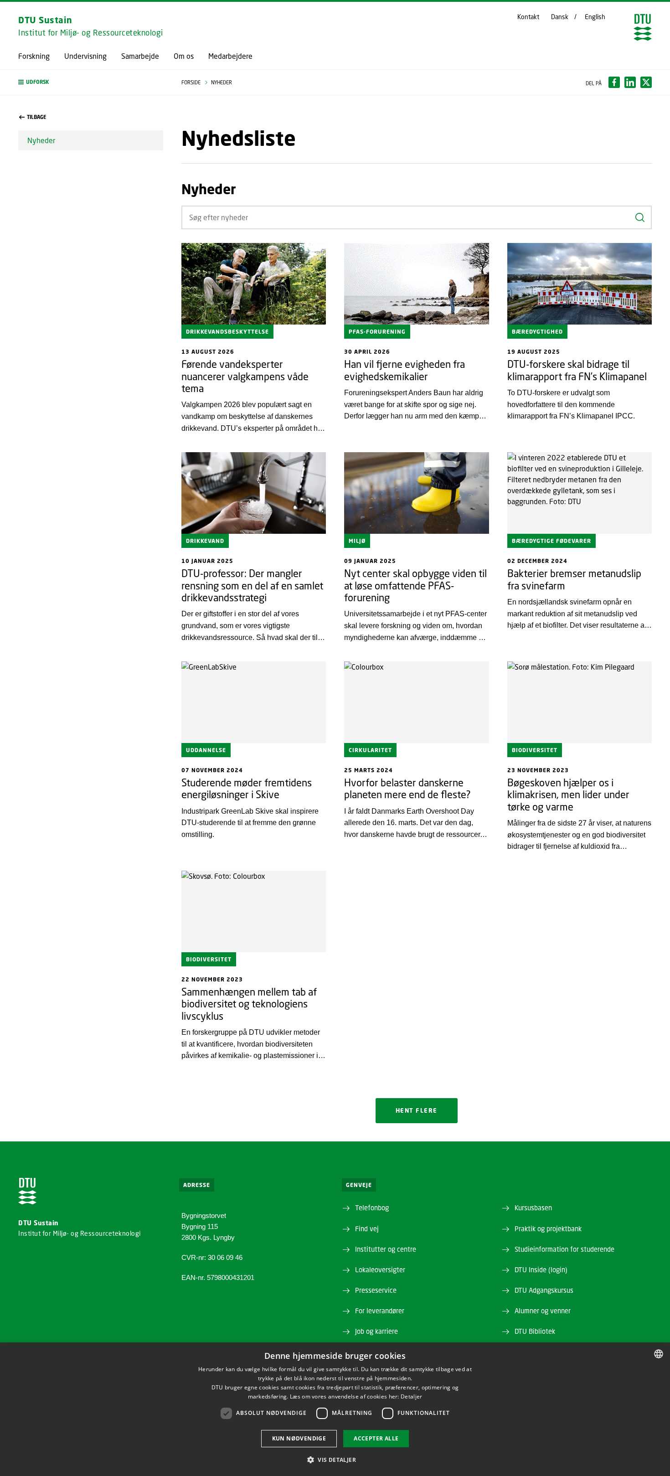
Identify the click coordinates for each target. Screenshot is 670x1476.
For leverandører (379, 1310)
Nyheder (41, 140)
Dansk (559, 17)
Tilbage (36, 117)
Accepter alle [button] (376, 1438)
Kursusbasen (533, 1207)
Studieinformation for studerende (564, 1249)
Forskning (34, 56)
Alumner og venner (543, 1310)
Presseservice (376, 1290)
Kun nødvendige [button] (299, 1438)
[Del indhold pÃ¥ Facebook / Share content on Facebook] (614, 82)
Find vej (367, 1228)
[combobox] (658, 1353)
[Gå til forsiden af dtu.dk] (643, 27)
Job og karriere (376, 1331)
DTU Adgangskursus (544, 1290)
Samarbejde (140, 56)
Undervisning (85, 56)
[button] (90, 82)
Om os (184, 56)
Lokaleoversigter (380, 1269)
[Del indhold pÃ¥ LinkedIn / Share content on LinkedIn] (630, 82)
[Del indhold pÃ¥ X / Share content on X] (646, 82)
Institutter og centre (385, 1249)
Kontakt (528, 17)
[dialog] (335, 1409)
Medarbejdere (230, 56)
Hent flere (417, 1110)
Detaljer (411, 1396)
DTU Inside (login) (541, 1269)
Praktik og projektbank (548, 1228)
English (595, 17)
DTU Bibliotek (535, 1331)
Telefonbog (372, 1207)
